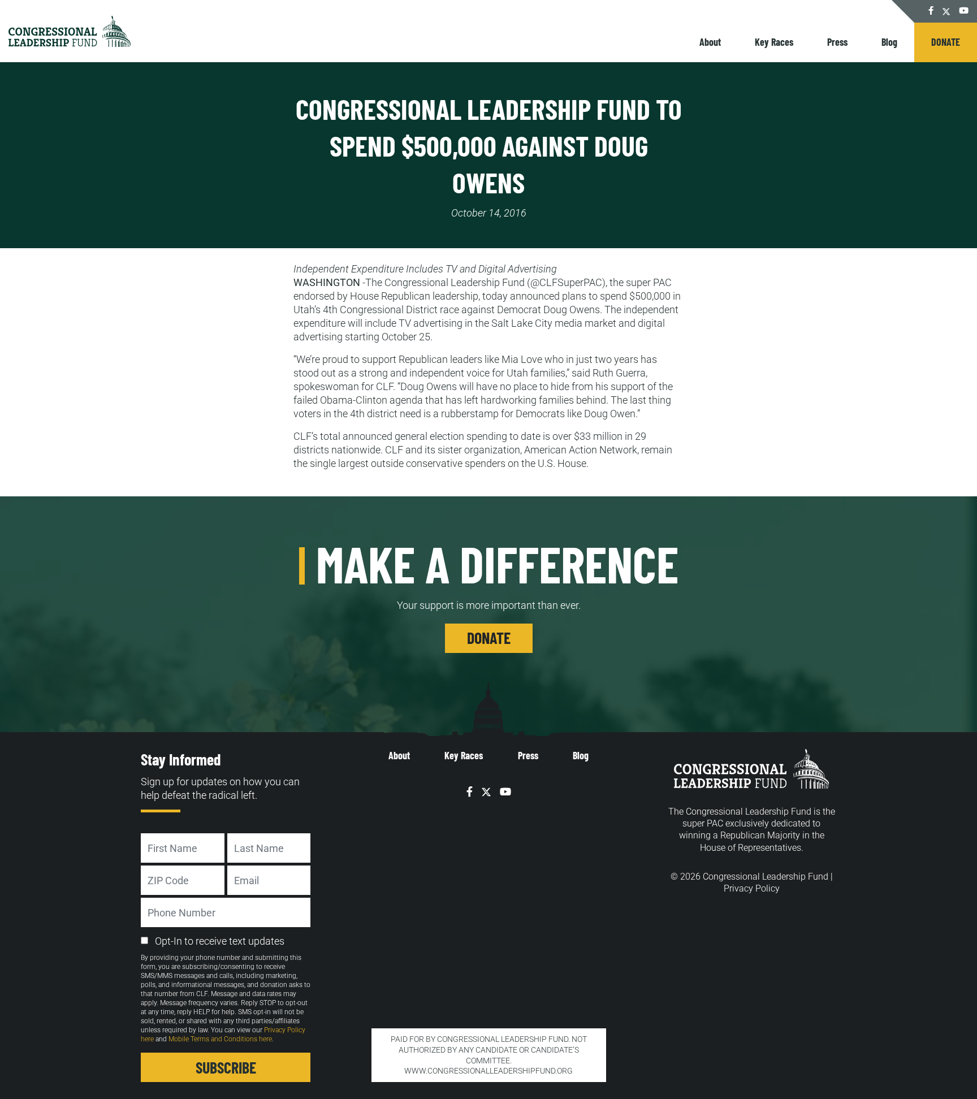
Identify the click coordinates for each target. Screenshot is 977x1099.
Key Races (774, 42)
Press (837, 42)
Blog (889, 42)
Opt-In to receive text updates (219, 941)
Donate (945, 42)
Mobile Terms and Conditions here (220, 1039)
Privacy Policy (752, 888)
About (710, 42)
